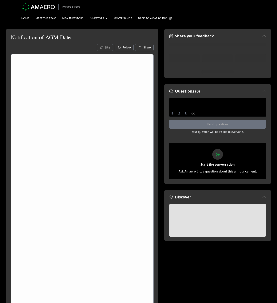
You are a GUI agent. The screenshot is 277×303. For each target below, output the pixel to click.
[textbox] (218, 102)
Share (147, 47)
